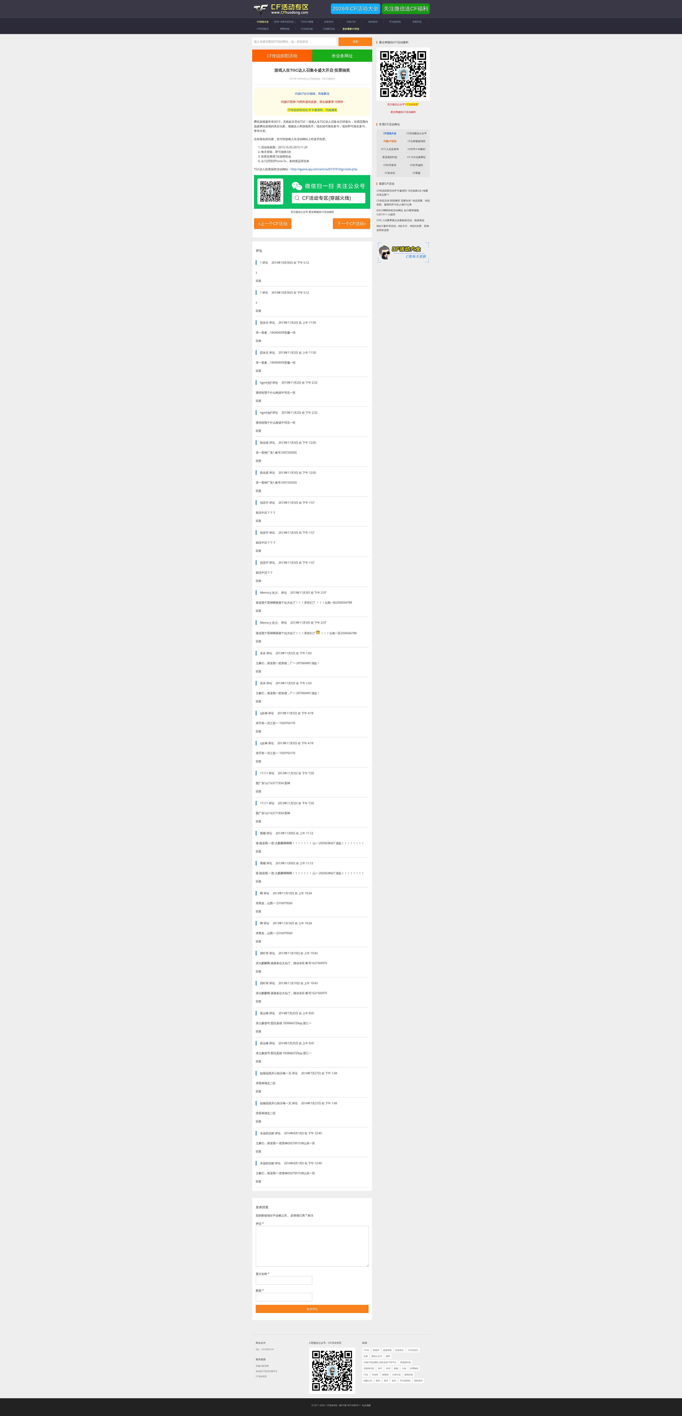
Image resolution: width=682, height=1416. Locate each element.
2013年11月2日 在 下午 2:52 (299, 383)
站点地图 (366, 1405)
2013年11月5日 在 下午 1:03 (294, 653)
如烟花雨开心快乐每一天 (275, 1073)
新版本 (376, 1350)
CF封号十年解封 (416, 149)
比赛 (366, 1356)
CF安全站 (390, 173)
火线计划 (396, 1374)
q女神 (263, 713)
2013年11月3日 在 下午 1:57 (296, 503)
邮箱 (260, 1290)
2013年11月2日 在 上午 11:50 (297, 323)
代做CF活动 (389, 141)
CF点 (366, 1374)
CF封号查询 (389, 165)
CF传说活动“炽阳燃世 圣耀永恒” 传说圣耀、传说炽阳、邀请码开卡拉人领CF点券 (403, 202)
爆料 (388, 1356)
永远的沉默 (267, 1133)
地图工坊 (368, 1380)
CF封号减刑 (416, 165)
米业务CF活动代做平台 (266, 1371)
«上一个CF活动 (272, 223)
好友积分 (399, 1350)
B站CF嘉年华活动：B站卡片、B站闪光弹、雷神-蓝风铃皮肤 (403, 228)
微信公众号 (377, 1356)
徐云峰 (264, 1013)
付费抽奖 (414, 1368)
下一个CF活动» (351, 223)
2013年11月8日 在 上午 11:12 (294, 833)
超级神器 (387, 1350)
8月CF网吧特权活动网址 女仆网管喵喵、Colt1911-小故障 (399, 212)
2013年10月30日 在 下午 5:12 (290, 263)
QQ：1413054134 (265, 1349)
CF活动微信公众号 (416, 133)
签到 (378, 1380)
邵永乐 (264, 323)
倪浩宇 (264, 503)
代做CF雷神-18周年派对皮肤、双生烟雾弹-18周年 (312, 102)
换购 (396, 1368)
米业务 (375, 1374)
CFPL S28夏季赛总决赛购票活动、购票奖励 (400, 220)
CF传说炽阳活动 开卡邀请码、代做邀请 (312, 110)
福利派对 (418, 1380)
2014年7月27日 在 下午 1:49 (319, 1073)
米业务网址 (342, 56)
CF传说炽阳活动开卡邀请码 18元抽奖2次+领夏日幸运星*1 (402, 192)
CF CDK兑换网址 (416, 157)
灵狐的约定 (369, 1368)
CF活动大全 (389, 133)
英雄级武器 (405, 1362)
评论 (260, 1224)
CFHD (366, 1350)
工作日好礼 (413, 1350)
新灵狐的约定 (389, 157)
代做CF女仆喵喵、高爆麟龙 (312, 94)
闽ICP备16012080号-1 (350, 1405)
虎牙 (386, 1380)
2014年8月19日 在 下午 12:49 (303, 1133)
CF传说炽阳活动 (282, 56)
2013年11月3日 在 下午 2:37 (308, 593)
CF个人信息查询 (390, 149)
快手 (380, 1368)
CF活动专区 (280, 9)
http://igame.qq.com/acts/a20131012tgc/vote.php (324, 169)
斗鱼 (404, 1368)
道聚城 (385, 1374)
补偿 (388, 1368)
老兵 (394, 1380)
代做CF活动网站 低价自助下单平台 (380, 1362)
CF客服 (416, 173)
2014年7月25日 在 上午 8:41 (296, 1013)
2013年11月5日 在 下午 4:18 (295, 713)
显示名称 (262, 1274)
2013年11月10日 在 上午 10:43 (298, 953)
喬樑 (263, 833)
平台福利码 (405, 1380)
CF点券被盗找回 (416, 141)
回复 (258, 281)
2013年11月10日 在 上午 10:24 (292, 893)
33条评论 (330, 78)
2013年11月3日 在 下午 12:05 (297, 443)
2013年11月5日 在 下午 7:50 (296, 773)
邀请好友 (408, 1374)
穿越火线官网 (262, 1365)
